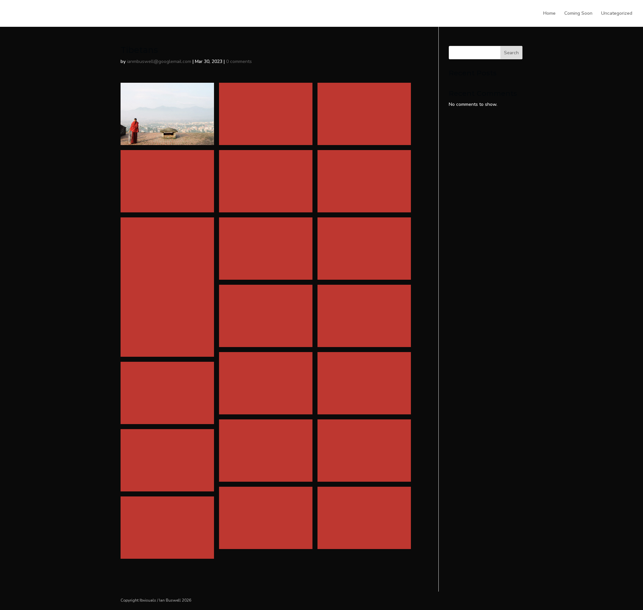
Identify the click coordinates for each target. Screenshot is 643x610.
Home (549, 13)
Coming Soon (578, 13)
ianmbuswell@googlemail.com (159, 61)
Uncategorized (616, 13)
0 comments (239, 61)
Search (511, 53)
